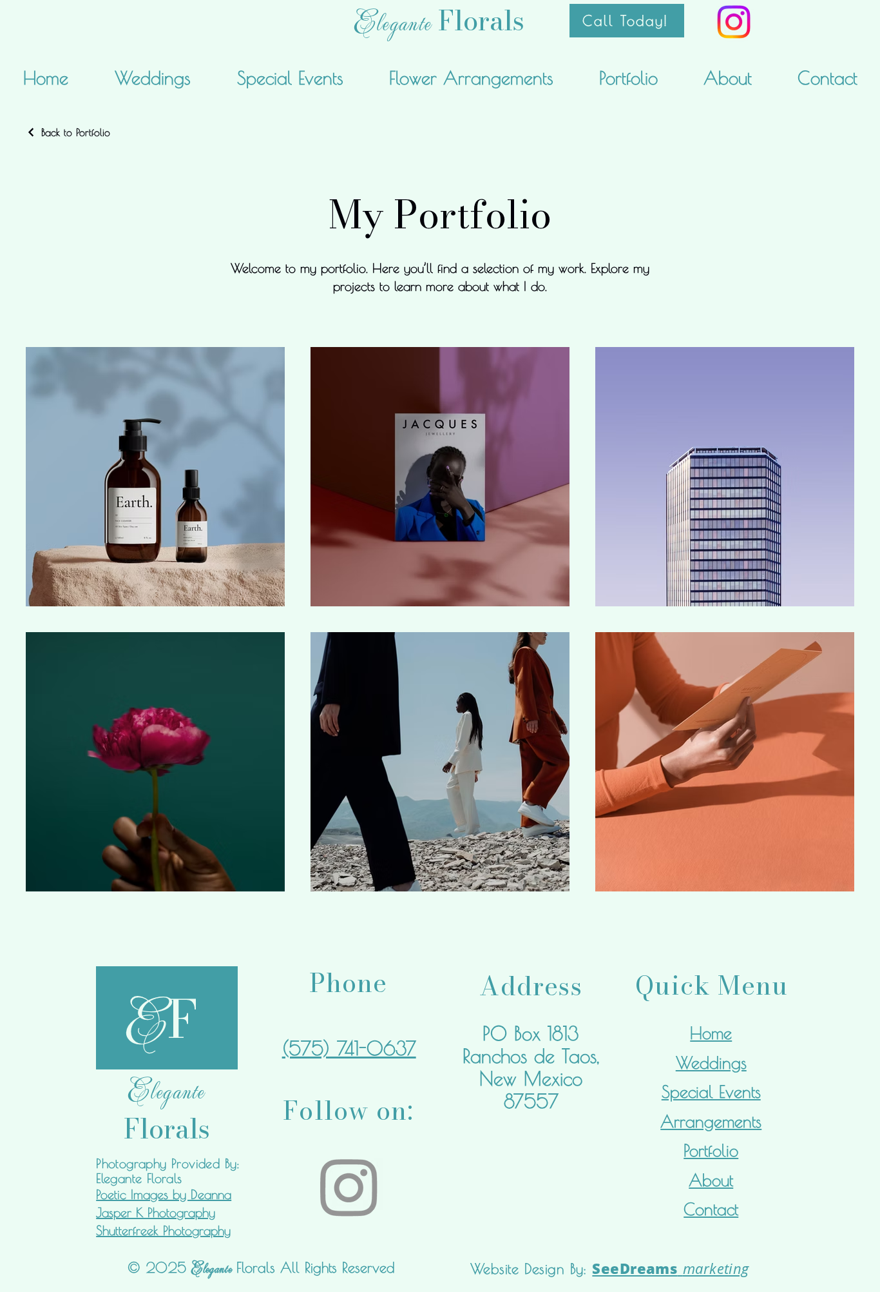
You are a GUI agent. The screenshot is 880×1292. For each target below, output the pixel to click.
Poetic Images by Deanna (163, 1194)
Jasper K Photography (155, 1212)
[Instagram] (734, 22)
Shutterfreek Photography (163, 1230)
